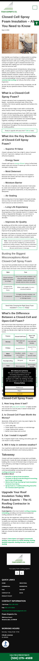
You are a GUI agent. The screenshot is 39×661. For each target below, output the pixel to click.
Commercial (6, 586)
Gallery (22, 589)
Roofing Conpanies (8, 542)
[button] (36, 23)
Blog (21, 593)
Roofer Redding (24, 540)
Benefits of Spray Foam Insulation (17, 476)
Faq (3, 589)
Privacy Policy (7, 596)
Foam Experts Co (13, 540)
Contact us (6, 593)
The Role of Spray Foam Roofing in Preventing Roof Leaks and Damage (21, 479)
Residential (23, 586)
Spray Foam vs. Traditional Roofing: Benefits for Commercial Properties (20, 487)
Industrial (23, 583)
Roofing (32, 540)
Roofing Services (20, 542)
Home (3, 583)
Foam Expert (12, 539)
